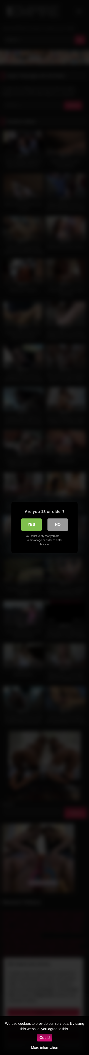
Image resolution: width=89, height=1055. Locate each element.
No (57, 524)
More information (44, 1048)
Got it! (44, 1038)
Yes (31, 524)
